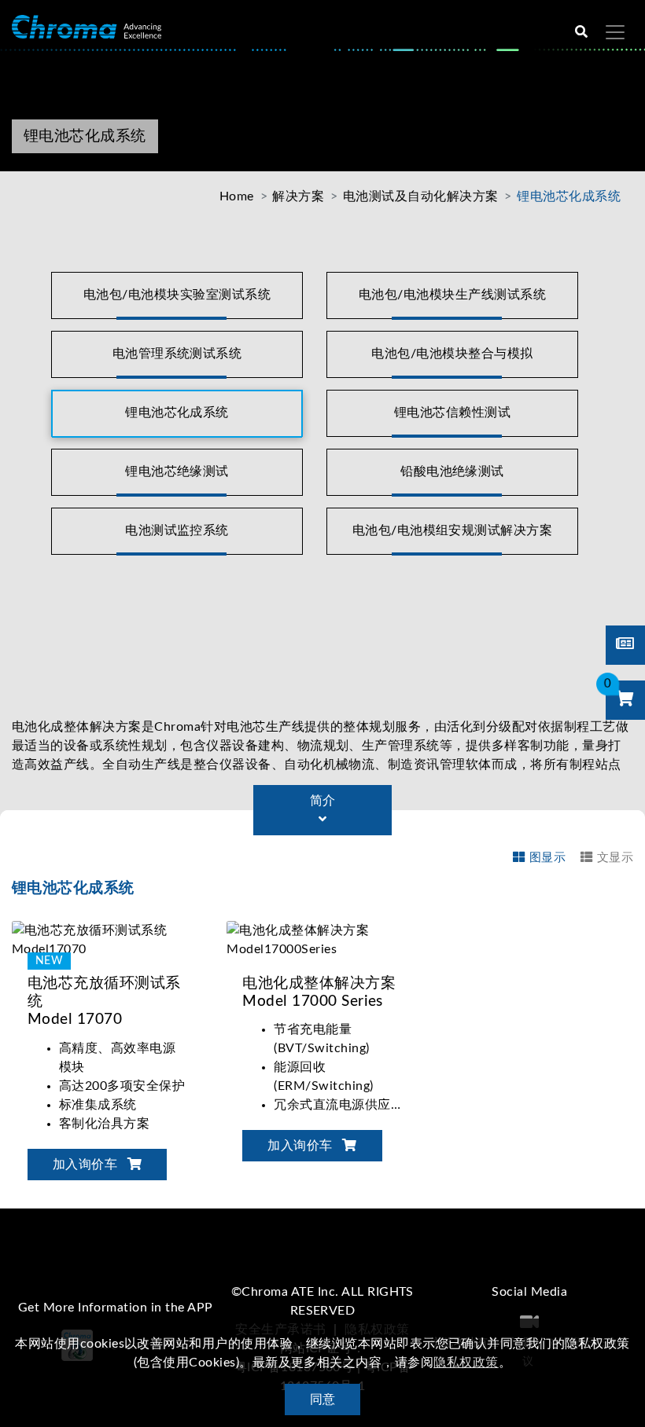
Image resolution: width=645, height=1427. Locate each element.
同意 (323, 1399)
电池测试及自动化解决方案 (421, 196)
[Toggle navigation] (615, 32)
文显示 (615, 858)
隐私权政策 (465, 1362)
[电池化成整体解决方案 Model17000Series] (322, 939)
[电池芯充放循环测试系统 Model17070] (107, 939)
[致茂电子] (86, 26)
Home (236, 196)
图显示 (547, 858)
